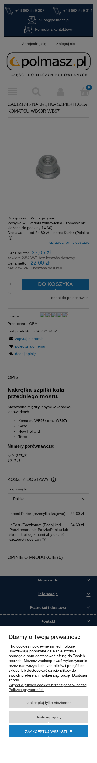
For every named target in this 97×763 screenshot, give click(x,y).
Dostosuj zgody (48, 717)
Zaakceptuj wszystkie (48, 731)
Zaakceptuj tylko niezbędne (49, 702)
